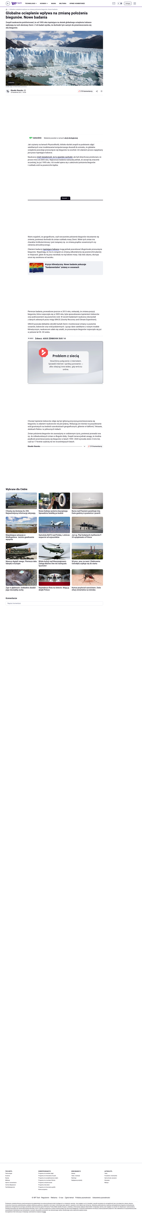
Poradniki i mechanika (110, 1175)
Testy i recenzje (75, 1175)
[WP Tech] (18, 3)
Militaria (62, 3)
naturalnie (37, 138)
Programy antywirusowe (45, 1182)
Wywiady (107, 1180)
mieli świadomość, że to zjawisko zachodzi (55, 157)
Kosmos (43, 3)
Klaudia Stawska (17, 90)
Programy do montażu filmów (46, 1180)
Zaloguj (127, 3)
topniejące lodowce (51, 249)
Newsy (73, 1173)
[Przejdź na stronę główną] (8, 5)
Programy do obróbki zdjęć (46, 1173)
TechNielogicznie (10, 1187)
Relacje (106, 1182)
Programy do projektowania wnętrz (48, 1178)
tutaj (44, 1212)
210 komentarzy (86, 91)
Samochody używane (110, 1178)
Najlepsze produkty (76, 1180)
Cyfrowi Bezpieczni (10, 1185)
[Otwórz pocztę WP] (113, 3)
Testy (105, 1173)
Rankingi (73, 1178)
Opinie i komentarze (77, 3)
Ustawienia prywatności (101, 1198)
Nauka (53, 3)
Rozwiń (64, 198)
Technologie (30, 3)
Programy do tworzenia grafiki (46, 1187)
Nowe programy (42, 1189)
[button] (119, 3)
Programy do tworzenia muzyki (47, 1175)
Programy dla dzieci (44, 1185)
